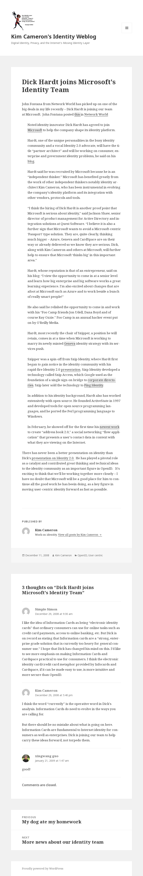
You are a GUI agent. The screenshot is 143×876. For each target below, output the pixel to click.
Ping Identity (93, 385)
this (77, 114)
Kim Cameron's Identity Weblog (53, 36)
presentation (70, 369)
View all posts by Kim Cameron (78, 534)
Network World (96, 114)
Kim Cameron (63, 555)
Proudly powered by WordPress (42, 868)
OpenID (82, 555)
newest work (109, 427)
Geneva (69, 343)
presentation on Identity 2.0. (53, 458)
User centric (95, 555)
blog (31, 161)
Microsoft (35, 130)
